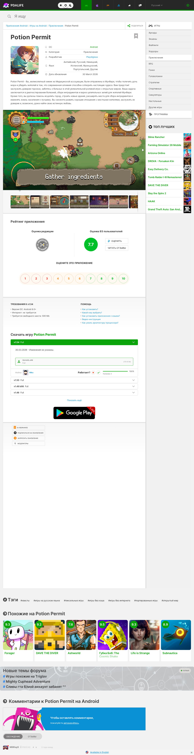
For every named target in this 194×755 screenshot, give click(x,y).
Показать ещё (74, 400)
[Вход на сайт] (188, 5)
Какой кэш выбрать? (92, 312)
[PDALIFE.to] (12, 5)
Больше (186, 670)
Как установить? (90, 309)
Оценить (116, 241)
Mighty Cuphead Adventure (26, 681)
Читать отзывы (117, 248)
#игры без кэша (96, 600)
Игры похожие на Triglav (25, 676)
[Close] (191, 752)
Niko (31, 372)
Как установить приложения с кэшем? (101, 316)
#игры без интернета (119, 600)
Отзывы (32, 736)
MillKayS (14, 747)
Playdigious (92, 57)
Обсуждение (13, 736)
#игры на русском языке (47, 600)
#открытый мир (170, 600)
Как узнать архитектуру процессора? (100, 322)
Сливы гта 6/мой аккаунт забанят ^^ (34, 686)
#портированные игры (146, 600)
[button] (142, 112)
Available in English (99, 752)
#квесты (25, 600)
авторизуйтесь (71, 723)
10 (123, 278)
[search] (91, 16)
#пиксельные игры (74, 600)
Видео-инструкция (91, 319)
